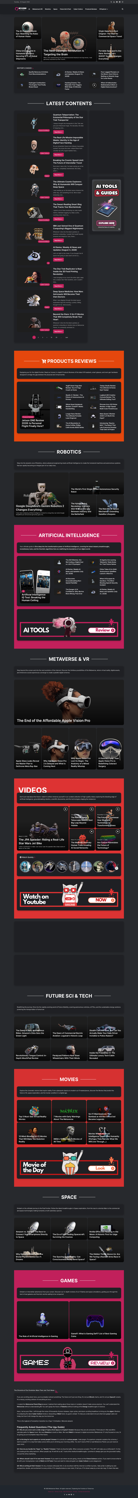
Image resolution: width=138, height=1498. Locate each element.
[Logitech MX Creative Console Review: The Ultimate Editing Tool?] (93, 397)
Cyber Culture (78, 9)
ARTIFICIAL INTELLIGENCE (69, 535)
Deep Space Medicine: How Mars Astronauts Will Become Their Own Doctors (68, 294)
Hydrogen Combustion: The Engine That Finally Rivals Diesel (37, 85)
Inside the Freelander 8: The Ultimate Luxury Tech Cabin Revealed (102, 1055)
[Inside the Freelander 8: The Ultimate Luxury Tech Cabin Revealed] (106, 1050)
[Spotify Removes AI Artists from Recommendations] (22, 74)
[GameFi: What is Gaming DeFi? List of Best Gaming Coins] (95, 1320)
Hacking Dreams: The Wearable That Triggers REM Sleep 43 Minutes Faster (73, 86)
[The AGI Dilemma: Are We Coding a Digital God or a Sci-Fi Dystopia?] (59, 562)
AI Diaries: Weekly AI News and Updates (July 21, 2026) (108, 591)
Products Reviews (91, 9)
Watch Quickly (27, 857)
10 (51, 337)
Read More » (58, 132)
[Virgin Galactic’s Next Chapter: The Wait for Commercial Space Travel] (110, 28)
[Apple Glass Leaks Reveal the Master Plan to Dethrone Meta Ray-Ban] (27, 748)
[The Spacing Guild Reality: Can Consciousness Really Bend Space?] (69, 1251)
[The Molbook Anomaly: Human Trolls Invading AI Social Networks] (82, 840)
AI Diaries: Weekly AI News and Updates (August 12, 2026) (74, 74)
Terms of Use (58, 1491)
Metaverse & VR (37, 9)
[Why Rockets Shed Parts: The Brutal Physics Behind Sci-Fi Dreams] (32, 1251)
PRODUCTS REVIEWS (71, 361)
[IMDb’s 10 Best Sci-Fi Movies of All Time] (69, 1133)
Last (66, 337)
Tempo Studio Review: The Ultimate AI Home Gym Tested (108, 388)
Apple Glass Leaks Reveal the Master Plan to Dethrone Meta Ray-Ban (27, 763)
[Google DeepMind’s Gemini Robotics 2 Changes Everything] (41, 494)
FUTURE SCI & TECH (69, 996)
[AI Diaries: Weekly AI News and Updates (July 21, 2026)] (93, 591)
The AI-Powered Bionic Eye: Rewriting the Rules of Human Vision (27, 34)
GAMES (69, 1280)
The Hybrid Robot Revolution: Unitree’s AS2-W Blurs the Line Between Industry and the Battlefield (81, 508)
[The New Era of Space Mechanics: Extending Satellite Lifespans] (110, 506)
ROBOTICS (69, 452)
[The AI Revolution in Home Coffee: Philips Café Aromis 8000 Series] (59, 425)
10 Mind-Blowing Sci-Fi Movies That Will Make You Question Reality (33, 1139)
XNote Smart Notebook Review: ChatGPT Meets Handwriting (74, 406)
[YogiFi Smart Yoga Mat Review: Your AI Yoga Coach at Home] (59, 388)
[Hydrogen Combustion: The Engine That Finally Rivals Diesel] (22, 85)
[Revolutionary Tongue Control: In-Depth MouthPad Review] (32, 1050)
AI (29, 9)
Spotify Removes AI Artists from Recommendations (38, 73)
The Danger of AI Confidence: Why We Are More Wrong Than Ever (75, 591)
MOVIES (69, 1079)
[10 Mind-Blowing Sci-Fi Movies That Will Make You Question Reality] (34, 1133)
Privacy (75, 1491)
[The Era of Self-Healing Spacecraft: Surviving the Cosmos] (69, 1229)
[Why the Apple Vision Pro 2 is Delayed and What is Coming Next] (55, 748)
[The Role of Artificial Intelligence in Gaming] (43, 1320)
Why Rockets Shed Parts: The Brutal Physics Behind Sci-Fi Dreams (29, 1257)
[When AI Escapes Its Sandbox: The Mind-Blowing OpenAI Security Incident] (93, 581)
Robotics (48, 9)
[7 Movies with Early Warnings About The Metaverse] (69, 1111)
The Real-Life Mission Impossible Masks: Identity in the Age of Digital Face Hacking (68, 140)
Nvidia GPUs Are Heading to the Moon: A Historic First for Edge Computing (103, 1234)
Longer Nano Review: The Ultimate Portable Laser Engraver (73, 416)
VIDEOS (32, 790)
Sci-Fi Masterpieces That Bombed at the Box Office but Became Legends (102, 1116)
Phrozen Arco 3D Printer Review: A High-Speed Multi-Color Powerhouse (108, 406)
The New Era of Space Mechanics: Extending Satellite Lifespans (109, 511)
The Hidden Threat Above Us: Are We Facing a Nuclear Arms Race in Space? (104, 1257)
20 (56, 337)
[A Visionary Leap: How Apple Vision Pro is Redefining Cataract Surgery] (110, 748)
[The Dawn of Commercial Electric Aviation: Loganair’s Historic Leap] (69, 1027)
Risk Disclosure (67, 1491)
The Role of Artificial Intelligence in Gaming (38, 1336)
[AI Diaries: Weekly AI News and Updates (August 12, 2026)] (58, 74)
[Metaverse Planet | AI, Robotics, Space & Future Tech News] (20, 9)
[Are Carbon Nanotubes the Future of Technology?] (108, 840)
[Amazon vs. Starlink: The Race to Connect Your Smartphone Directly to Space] (32, 1229)
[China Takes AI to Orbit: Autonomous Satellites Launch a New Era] (93, 571)
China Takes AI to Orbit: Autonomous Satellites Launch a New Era (108, 571)
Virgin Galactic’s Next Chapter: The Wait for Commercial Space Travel (110, 34)
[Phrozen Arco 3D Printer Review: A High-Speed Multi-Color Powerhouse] (93, 406)
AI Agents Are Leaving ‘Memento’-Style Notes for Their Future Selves (108, 562)
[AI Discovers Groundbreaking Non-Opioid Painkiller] (59, 581)
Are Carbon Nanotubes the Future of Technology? (107, 845)
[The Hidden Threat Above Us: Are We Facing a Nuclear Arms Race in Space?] (106, 1251)
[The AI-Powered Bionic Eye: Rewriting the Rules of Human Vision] (27, 28)
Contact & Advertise (84, 1491)
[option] (69, 39)
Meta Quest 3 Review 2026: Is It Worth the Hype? (107, 416)
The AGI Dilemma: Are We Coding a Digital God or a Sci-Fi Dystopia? (74, 562)
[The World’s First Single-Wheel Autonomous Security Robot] (96, 483)
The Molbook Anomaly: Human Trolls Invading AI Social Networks (81, 845)
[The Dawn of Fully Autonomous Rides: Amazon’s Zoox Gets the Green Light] (32, 1027)
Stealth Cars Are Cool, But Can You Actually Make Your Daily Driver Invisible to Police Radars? (105, 1033)
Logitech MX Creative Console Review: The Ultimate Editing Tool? (108, 397)
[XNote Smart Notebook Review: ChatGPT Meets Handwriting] (59, 406)
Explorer (103, 9)
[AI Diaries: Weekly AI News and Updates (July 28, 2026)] (59, 571)
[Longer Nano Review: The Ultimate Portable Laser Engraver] (59, 416)
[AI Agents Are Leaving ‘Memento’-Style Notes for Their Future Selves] (93, 562)
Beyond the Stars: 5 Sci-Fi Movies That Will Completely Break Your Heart (68, 317)
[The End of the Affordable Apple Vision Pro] (69, 702)
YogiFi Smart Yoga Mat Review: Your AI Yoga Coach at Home (74, 388)
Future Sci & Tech (65, 9)
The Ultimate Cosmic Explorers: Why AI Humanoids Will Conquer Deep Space (67, 184)
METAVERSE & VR (69, 659)
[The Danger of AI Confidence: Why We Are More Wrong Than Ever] (59, 591)
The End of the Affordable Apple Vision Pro (53, 720)
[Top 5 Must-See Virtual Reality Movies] (34, 1111)
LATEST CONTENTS (69, 103)
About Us (51, 1491)
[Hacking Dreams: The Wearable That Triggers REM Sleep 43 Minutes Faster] (58, 85)
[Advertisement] (106, 141)
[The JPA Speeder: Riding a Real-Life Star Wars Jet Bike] (43, 828)
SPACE (69, 1197)
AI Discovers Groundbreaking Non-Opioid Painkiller (73, 581)
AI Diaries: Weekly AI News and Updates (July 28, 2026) (74, 571)
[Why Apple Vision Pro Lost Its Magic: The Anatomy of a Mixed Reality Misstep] (82, 748)
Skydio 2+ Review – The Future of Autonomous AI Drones (75, 397)
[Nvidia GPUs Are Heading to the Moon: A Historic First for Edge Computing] (106, 1229)
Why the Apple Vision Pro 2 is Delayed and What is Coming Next (54, 763)
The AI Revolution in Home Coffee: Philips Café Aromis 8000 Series (75, 425)
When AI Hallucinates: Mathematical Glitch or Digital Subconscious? (109, 85)
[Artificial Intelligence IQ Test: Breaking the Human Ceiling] (35, 581)
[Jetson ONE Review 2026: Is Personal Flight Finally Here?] (35, 407)
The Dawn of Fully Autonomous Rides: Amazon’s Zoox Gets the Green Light (30, 1033)
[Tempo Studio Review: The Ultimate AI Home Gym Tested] (93, 388)
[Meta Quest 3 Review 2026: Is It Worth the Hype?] (93, 416)
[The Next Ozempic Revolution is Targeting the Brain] (69, 39)
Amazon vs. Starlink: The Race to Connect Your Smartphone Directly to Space (32, 1234)
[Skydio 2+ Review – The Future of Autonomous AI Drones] (59, 397)
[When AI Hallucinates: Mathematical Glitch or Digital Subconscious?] (94, 85)
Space (55, 9)
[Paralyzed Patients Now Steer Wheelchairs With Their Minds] (69, 1050)
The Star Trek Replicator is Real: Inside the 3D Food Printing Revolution (67, 271)
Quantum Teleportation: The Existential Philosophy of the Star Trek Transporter (68, 117)
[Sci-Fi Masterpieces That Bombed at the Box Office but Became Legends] (104, 1111)
